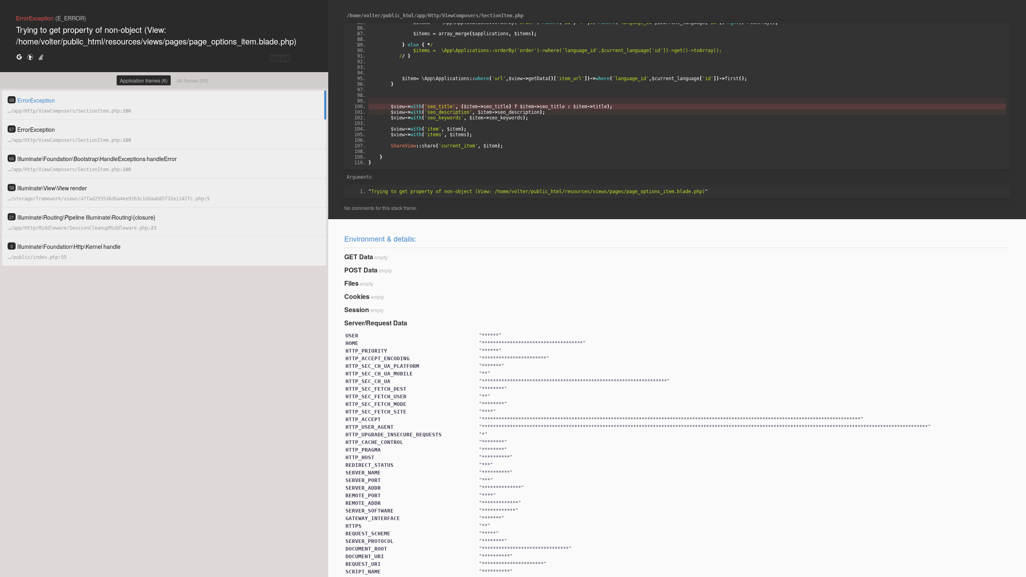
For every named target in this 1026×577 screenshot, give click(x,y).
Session (356, 309)
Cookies (357, 296)
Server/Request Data (375, 322)
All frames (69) (192, 80)
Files (351, 283)
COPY (280, 58)
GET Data (358, 256)
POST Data (361, 269)
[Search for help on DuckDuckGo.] (30, 57)
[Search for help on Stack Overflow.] (41, 57)
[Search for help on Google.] (19, 57)
